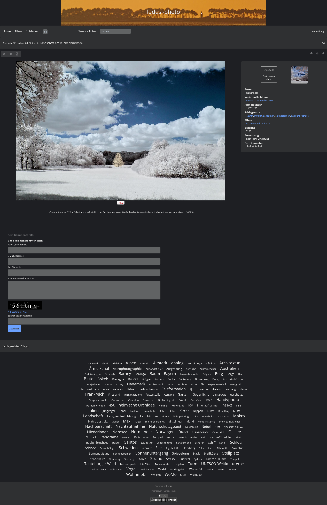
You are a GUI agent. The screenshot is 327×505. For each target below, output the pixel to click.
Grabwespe (117, 400)
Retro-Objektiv (220, 437)
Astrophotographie (127, 368)
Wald (162, 469)
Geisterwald (219, 394)
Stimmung (114, 459)
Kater (162, 411)
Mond (190, 421)
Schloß (236, 442)
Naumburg (191, 426)
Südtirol (185, 459)
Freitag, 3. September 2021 (259, 100)
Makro (239, 416)
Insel (239, 405)
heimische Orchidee (137, 405)
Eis (202, 384)
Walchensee (147, 469)
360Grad (93, 363)
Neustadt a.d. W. (233, 426)
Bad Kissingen (92, 374)
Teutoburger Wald (100, 463)
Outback (91, 437)
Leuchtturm (149, 416)
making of (223, 416)
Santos (130, 442)
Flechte (204, 389)
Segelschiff (172, 448)
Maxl (127, 421)
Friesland (114, 394)
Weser (221, 469)
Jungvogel (109, 411)
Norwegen (165, 431)
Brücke (133, 379)
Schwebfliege (107, 448)
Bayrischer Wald (189, 374)
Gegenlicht (200, 394)
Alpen (131, 363)
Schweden (128, 447)
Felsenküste (148, 389)
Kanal (122, 411)
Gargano (169, 394)
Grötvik (182, 400)
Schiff (211, 442)
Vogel (131, 469)
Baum (155, 373)
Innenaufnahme (207, 405)
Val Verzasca (99, 469)
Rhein (239, 437)
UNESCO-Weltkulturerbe (222, 463)
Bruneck (159, 379)
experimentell (217, 384)
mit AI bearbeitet (155, 421)
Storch (142, 459)
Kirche (184, 411)
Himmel (163, 405)
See (158, 447)
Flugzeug (230, 389)
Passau (126, 437)
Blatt (241, 374)
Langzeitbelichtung (121, 416)
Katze (172, 411)
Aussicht (191, 369)
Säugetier (147, 442)
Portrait (171, 437)
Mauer (115, 421)
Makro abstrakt (98, 421)
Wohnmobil (136, 474)
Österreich (218, 432)
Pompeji (157, 437)
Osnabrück (200, 432)
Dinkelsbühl (156, 384)
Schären (199, 442)
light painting (181, 416)
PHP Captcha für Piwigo (18, 312)
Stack (196, 453)
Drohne (182, 384)
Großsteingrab (166, 400)
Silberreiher (206, 448)
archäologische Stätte (201, 363)
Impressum (156, 490)
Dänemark (136, 383)
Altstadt (160, 363)
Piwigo (169, 485)
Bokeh (102, 378)
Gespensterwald (98, 400)
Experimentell (21, 43)
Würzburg (196, 475)
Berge (230, 374)
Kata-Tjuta (149, 411)
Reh (203, 437)
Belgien (207, 374)
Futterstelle (153, 394)
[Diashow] (11, 54)
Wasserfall (196, 469)
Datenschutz (170, 490)
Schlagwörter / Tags (15, 346)
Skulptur (237, 448)
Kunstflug (223, 411)
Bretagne (118, 379)
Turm (192, 463)
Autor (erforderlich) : (18, 244)
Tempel (234, 459)
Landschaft (268, 115)
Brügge (146, 379)
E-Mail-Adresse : (16, 255)
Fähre (106, 389)
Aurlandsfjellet (154, 369)
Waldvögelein (177, 469)
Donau (170, 384)
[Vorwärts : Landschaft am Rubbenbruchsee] (323, 53)
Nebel (206, 426)
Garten (183, 394)
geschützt (236, 394)
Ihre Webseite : (15, 267)
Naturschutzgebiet (165, 426)
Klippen (198, 411)
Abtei (105, 363)
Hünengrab (178, 405)
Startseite (7, 43)
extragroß (235, 384)
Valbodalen (116, 469)
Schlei (222, 442)
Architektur (229, 363)
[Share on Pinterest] (120, 203)
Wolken (156, 475)
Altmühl (144, 363)
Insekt (226, 405)
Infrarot (34, 43)
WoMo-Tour (175, 474)
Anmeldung (318, 31)
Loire (195, 416)
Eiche (194, 384)
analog (177, 363)
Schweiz (147, 448)
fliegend (217, 389)
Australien (229, 368)
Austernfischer (208, 369)
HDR (112, 405)
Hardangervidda (95, 405)
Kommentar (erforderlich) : (21, 278)
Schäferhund (183, 442)
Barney (125, 373)
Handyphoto (227, 399)
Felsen (131, 389)
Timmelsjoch (128, 464)
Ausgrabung (174, 369)
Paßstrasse (141, 437)
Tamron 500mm (216, 459)
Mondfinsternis (206, 421)
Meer (138, 421)
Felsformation (174, 388)
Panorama (109, 436)
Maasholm (208, 416)
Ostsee (234, 431)
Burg (215, 379)
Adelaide (117, 363)
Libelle (165, 416)
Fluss (243, 389)
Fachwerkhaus (90, 389)
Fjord (193, 389)
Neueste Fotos (87, 31)
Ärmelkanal (99, 368)
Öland (183, 432)
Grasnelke (148, 400)
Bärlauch (110, 374)
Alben (18, 31)
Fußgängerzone (133, 394)
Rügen (116, 442)
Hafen (208, 400)
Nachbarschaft (282, 115)
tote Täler (145, 464)
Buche (171, 379)
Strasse (171, 459)
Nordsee (119, 431)
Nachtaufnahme (130, 426)
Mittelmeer (175, 421)
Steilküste (211, 453)
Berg (219, 373)
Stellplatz (230, 453)
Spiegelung (180, 453)
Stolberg (129, 459)
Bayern (170, 373)
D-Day (119, 384)
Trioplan (178, 464)
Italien (93, 410)
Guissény (195, 400)
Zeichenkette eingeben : (20, 315)
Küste (236, 411)
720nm (249, 115)
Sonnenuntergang (151, 453)
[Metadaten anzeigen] (17, 54)
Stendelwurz (97, 459)
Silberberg (188, 448)
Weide (210, 469)
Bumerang (201, 379)
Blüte (88, 378)
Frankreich (94, 394)
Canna (108, 384)
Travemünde (162, 464)
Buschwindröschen (233, 379)
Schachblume (164, 442)
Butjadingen (94, 384)
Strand (156, 458)
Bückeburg (185, 379)
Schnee (90, 448)
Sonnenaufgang (99, 453)
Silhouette (222, 448)
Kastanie (135, 411)
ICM (190, 405)
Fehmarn (118, 389)
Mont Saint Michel (229, 421)
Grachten (133, 400)
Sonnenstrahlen (122, 453)
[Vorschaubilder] (311, 53)
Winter (232, 469)
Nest (217, 426)
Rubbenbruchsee (300, 115)
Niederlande (97, 431)
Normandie (141, 431)
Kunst (210, 411)
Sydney (198, 459)
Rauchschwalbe (188, 437)
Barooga (140, 374)
